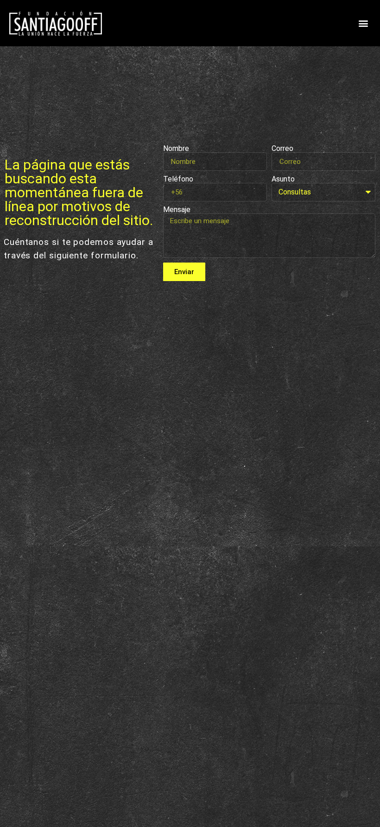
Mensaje (176, 209)
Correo (282, 148)
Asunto (283, 179)
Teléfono (178, 179)
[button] (363, 23)
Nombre (176, 148)
